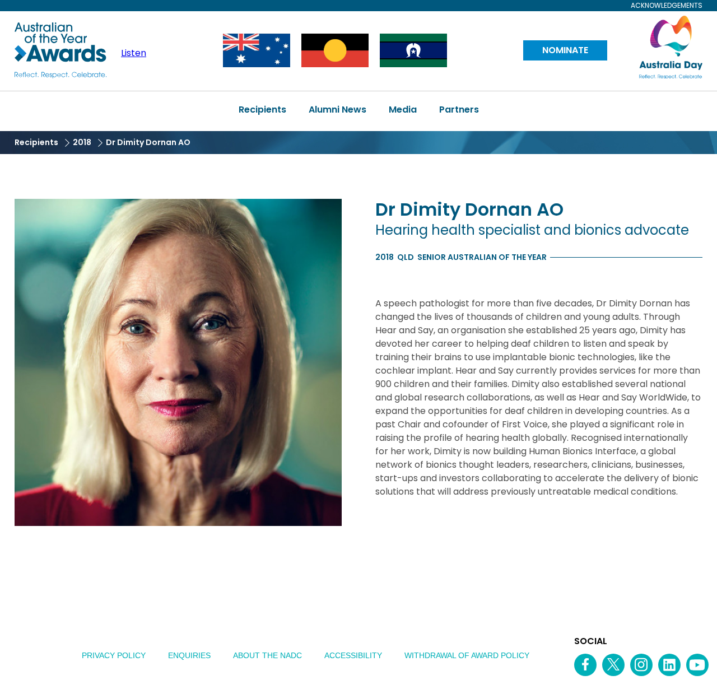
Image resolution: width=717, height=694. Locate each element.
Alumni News (337, 109)
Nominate (565, 50)
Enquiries (189, 655)
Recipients (262, 109)
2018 (82, 142)
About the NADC (267, 655)
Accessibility (353, 655)
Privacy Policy (114, 655)
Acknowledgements (666, 5)
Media (403, 109)
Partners (459, 109)
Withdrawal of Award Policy (466, 655)
